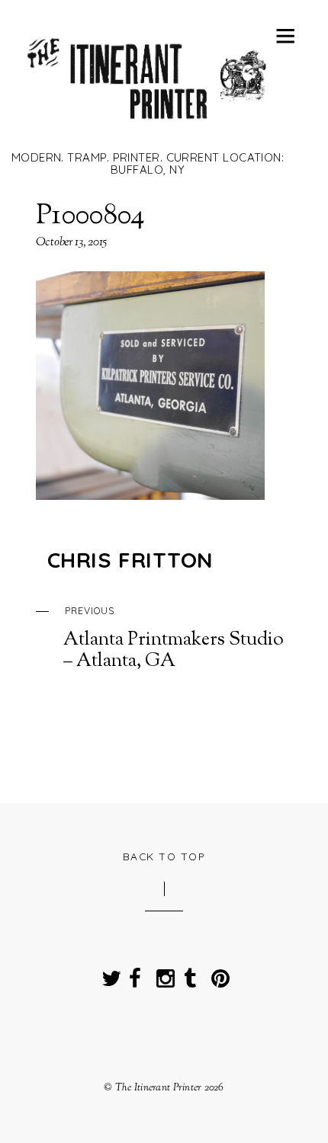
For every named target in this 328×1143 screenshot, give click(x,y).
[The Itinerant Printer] (147, 127)
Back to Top (164, 856)
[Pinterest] (217, 974)
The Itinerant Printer (158, 1088)
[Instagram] (162, 974)
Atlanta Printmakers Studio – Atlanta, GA (173, 638)
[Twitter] (107, 974)
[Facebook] (135, 974)
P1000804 (91, 216)
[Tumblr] (190, 974)
